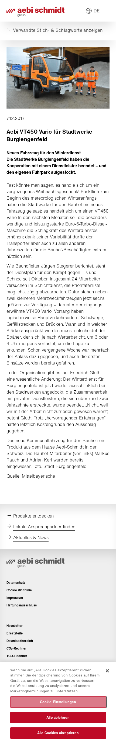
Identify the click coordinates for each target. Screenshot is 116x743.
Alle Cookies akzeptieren (58, 732)
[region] (58, 702)
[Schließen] (107, 671)
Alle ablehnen (58, 717)
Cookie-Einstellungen (58, 701)
